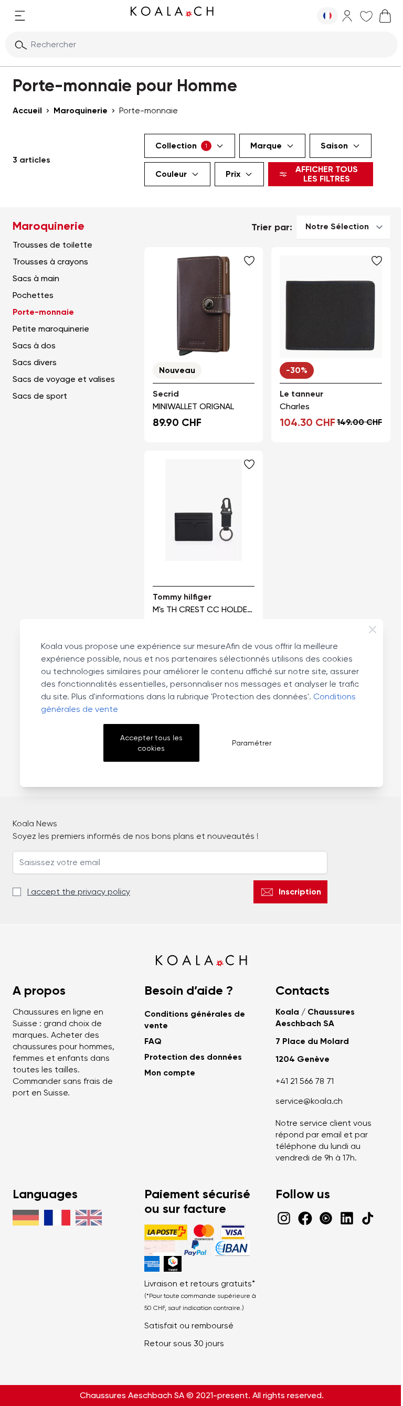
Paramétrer (251, 743)
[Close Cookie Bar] (372, 629)
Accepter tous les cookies (151, 742)
